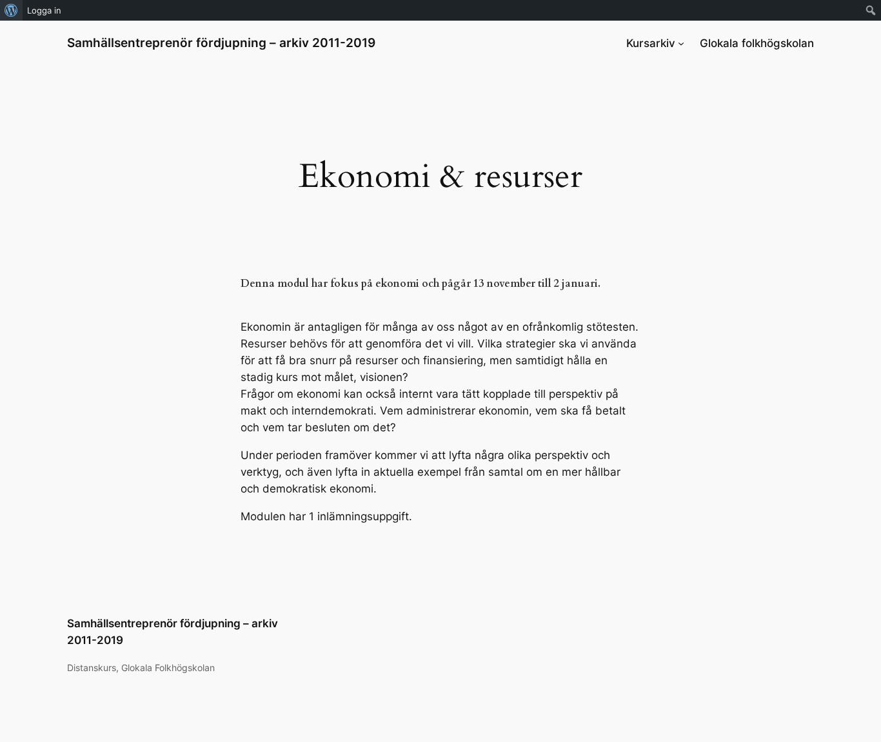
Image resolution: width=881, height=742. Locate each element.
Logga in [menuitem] (44, 10)
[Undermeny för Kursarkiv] (681, 43)
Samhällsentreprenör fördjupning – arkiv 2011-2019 (221, 42)
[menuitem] (11, 10)
